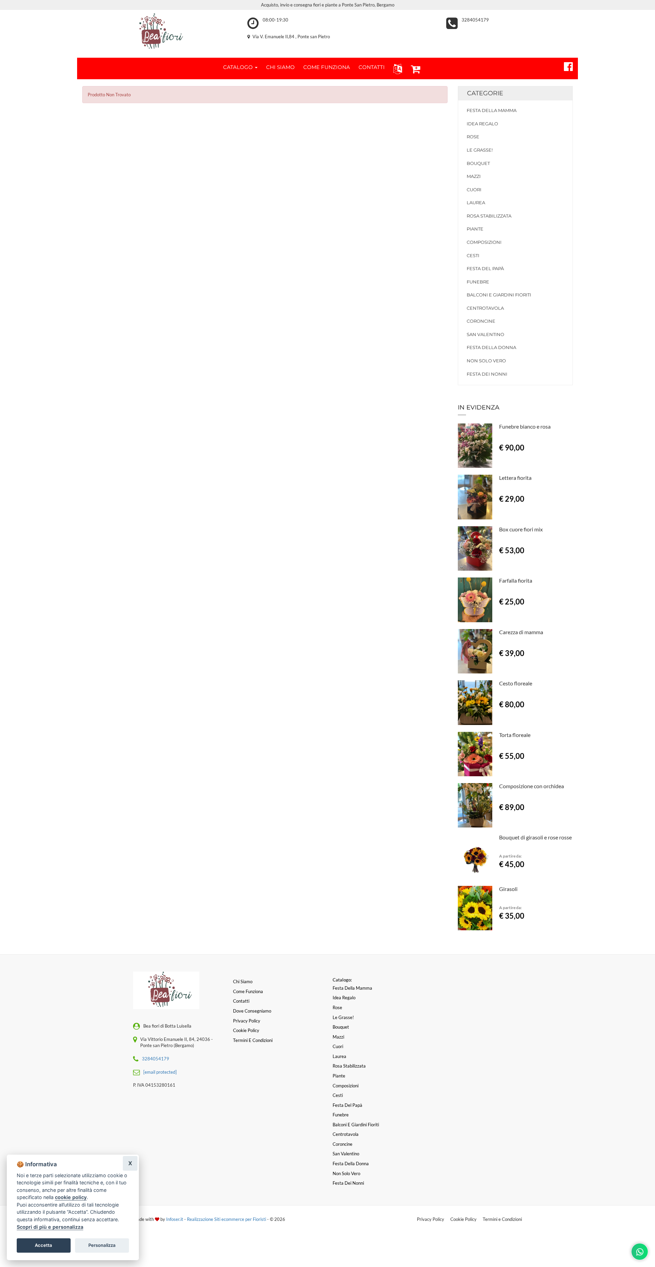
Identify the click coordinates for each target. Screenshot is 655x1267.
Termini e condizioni (253, 1040)
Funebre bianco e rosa (525, 426)
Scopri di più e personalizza (50, 1227)
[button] (396, 68)
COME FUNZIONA (326, 67)
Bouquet (478, 163)
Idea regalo (482, 123)
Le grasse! (480, 150)
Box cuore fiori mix (521, 529)
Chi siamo (242, 981)
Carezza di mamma (521, 632)
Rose (473, 136)
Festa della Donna (491, 347)
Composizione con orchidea (531, 786)
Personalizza (102, 1245)
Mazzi (474, 176)
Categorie (485, 93)
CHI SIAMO (280, 67)
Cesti (473, 255)
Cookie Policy (463, 1219)
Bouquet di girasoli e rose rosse (535, 837)
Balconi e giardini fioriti (499, 294)
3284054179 (475, 20)
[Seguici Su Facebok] (565, 65)
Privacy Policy (430, 1219)
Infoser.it (174, 1219)
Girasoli (508, 889)
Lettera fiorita (515, 477)
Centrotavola (485, 308)
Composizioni (484, 242)
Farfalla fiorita (515, 580)
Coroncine (481, 321)
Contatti (241, 1001)
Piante (475, 229)
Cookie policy (246, 1030)
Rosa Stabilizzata (489, 216)
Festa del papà (485, 268)
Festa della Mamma (491, 110)
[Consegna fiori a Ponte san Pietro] (157, 32)
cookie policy (71, 1197)
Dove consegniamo (252, 1011)
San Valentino (485, 334)
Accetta (43, 1245)
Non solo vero (486, 360)
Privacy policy (246, 1021)
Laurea (476, 202)
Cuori (474, 189)
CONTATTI (372, 67)
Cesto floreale (515, 683)
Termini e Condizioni (502, 1219)
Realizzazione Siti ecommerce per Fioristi (227, 1219)
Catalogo (238, 67)
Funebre (478, 281)
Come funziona (248, 991)
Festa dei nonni (487, 374)
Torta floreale (514, 735)
